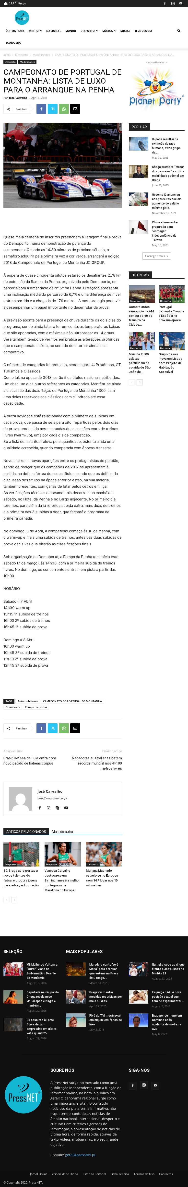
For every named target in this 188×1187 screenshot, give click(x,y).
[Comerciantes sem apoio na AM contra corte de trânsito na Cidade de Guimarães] (142, 294)
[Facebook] (164, 3)
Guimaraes (13, 707)
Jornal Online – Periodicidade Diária (54, 1174)
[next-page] (14, 900)
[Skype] (59, 808)
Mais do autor (62, 832)
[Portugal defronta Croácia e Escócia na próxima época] (172, 294)
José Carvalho (18, 98)
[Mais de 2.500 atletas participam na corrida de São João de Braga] (142, 341)
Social (125, 31)
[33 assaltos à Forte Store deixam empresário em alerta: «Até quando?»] (13, 1024)
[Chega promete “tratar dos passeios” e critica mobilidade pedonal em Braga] (138, 171)
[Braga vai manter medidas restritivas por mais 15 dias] (76, 997)
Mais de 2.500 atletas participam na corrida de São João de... (140, 363)
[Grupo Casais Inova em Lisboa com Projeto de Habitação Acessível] (172, 341)
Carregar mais (155, 256)
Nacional (53, 31)
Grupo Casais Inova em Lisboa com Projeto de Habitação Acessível (170, 363)
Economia (13, 42)
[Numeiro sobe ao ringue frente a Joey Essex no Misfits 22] (138, 969)
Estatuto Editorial (94, 1174)
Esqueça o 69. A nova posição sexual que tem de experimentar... (167, 997)
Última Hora (15, 31)
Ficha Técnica (120, 1174)
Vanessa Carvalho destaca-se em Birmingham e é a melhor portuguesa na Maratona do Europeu (62, 880)
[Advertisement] (62, 221)
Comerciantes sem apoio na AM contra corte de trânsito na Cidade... (141, 315)
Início (7, 55)
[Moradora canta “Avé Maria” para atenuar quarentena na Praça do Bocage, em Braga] (76, 969)
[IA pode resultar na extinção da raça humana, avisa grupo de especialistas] (138, 144)
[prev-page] (6, 900)
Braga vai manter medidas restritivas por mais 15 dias (105, 997)
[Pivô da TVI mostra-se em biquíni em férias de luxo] (76, 1020)
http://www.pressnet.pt (52, 798)
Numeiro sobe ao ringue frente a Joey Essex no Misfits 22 (168, 969)
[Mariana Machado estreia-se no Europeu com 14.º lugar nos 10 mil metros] (104, 854)
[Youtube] (181, 3)
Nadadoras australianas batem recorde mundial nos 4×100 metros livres (97, 763)
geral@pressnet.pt (80, 1154)
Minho (34, 31)
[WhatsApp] (64, 109)
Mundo (70, 31)
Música (107, 31)
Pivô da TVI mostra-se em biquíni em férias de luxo (105, 1020)
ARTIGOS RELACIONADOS (26, 832)
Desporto (88, 31)
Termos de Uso (144, 1174)
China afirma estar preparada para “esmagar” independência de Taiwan (165, 231)
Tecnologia (143, 31)
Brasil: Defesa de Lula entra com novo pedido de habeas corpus (29, 761)
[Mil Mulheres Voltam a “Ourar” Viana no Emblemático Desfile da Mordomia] (13, 969)
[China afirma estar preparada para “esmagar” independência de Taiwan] (138, 227)
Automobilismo (28, 701)
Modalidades (41, 55)
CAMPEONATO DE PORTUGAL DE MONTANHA (72, 701)
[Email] (75, 109)
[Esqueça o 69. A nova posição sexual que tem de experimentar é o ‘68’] (138, 997)
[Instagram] (172, 3)
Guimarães (136, 301)
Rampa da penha (36, 707)
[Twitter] (53, 109)
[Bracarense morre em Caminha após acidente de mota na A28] (138, 1020)
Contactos (166, 1174)
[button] (179, 31)
